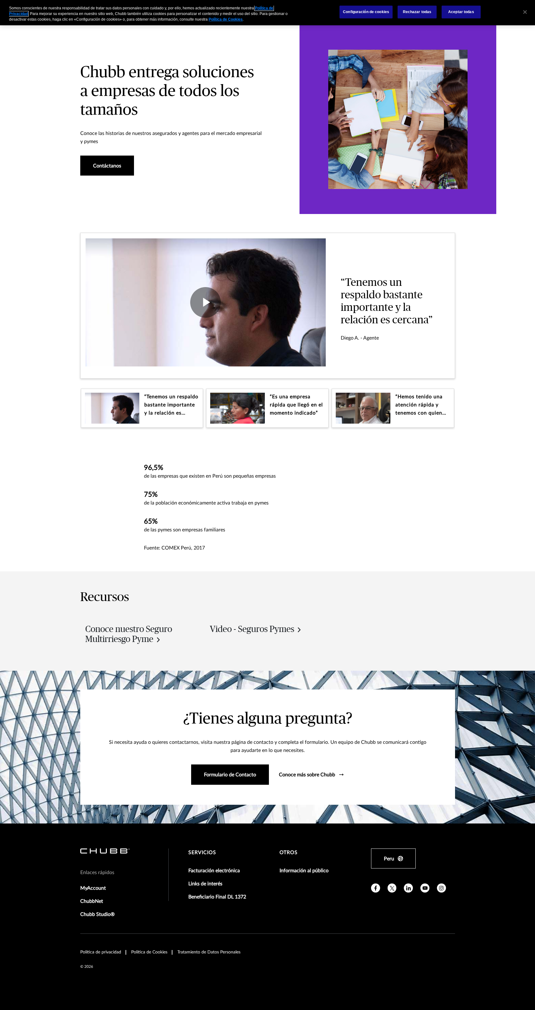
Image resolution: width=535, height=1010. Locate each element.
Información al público (304, 870)
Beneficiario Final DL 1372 (217, 896)
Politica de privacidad (100, 952)
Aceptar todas (461, 12)
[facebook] (375, 888)
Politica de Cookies (149, 952)
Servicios (202, 852)
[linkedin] (408, 888)
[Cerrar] (525, 12)
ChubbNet (91, 901)
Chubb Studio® (97, 914)
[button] (142, 408)
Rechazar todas (417, 12)
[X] (392, 888)
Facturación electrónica (214, 870)
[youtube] (424, 888)
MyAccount (93, 888)
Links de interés (205, 883)
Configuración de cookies (366, 12)
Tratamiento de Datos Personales (208, 952)
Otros (289, 852)
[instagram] (441, 888)
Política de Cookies (226, 19)
